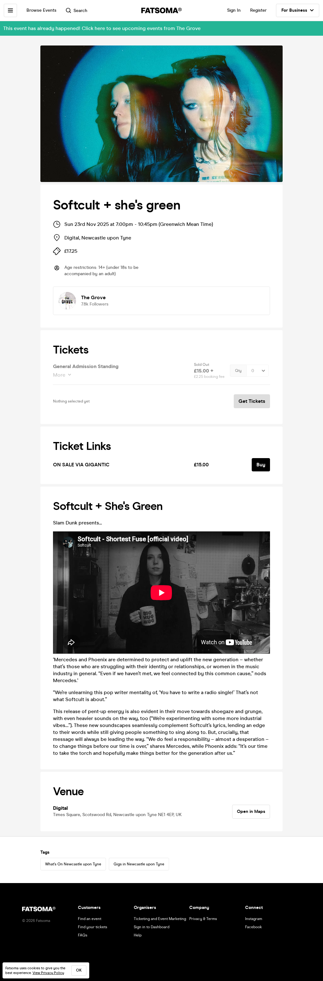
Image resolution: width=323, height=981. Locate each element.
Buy (260, 465)
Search (80, 10)
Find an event (89, 919)
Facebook (253, 927)
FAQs (82, 935)
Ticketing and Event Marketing (160, 919)
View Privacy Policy (48, 973)
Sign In (234, 10)
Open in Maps (251, 811)
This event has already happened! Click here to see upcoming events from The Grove (102, 28)
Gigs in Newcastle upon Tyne (139, 864)
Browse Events (41, 10)
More (59, 375)
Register (258, 10)
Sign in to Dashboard (151, 927)
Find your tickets (92, 927)
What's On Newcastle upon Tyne (73, 864)
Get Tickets (251, 401)
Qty (238, 370)
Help (138, 935)
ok (79, 970)
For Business (294, 10)
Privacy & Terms (203, 919)
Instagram (253, 919)
